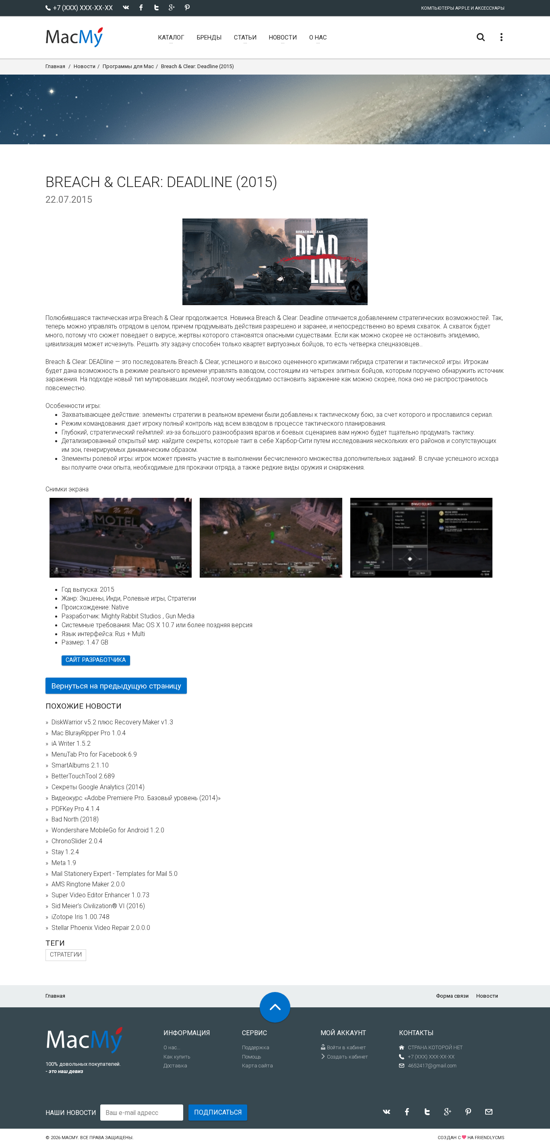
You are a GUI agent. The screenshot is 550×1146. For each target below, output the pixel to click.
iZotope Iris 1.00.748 (81, 917)
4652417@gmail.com (432, 1066)
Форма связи (452, 996)
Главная (55, 66)
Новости (84, 66)
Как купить (176, 1057)
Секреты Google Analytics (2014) (98, 787)
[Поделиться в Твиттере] (156, 7)
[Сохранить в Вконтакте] (126, 7)
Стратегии (66, 954)
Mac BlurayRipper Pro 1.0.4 (89, 733)
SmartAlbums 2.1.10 (80, 765)
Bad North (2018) (75, 819)
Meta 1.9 (64, 863)
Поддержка (255, 1047)
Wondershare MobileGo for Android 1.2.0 (108, 830)
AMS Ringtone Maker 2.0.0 (88, 884)
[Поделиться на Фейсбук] (141, 7)
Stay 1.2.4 (65, 852)
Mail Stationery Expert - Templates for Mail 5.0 (115, 874)
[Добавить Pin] (187, 7)
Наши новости (70, 1113)
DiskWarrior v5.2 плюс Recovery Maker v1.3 (112, 722)
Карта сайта (257, 1066)
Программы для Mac (128, 66)
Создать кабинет (347, 1057)
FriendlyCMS (490, 1137)
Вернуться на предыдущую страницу (116, 686)
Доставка (175, 1066)
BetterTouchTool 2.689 (83, 776)
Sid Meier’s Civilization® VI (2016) (98, 906)
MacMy (70, 1137)
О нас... (171, 1047)
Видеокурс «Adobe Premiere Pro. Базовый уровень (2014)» (136, 798)
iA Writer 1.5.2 (71, 743)
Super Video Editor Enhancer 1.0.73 (100, 895)
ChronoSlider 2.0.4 (77, 841)
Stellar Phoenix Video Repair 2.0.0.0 (101, 928)
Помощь (251, 1057)
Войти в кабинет (346, 1047)
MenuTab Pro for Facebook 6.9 (94, 754)
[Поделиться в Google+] (172, 7)
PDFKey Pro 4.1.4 (76, 809)
